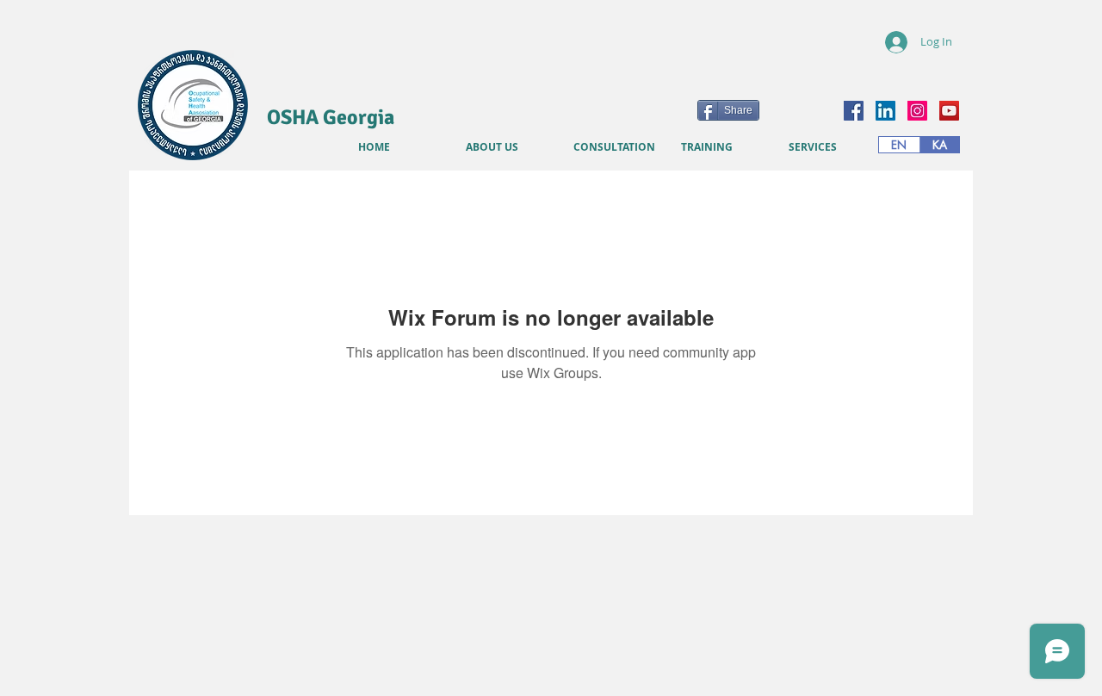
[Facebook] (854, 111)
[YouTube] (949, 111)
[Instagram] (917, 111)
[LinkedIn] (885, 111)
